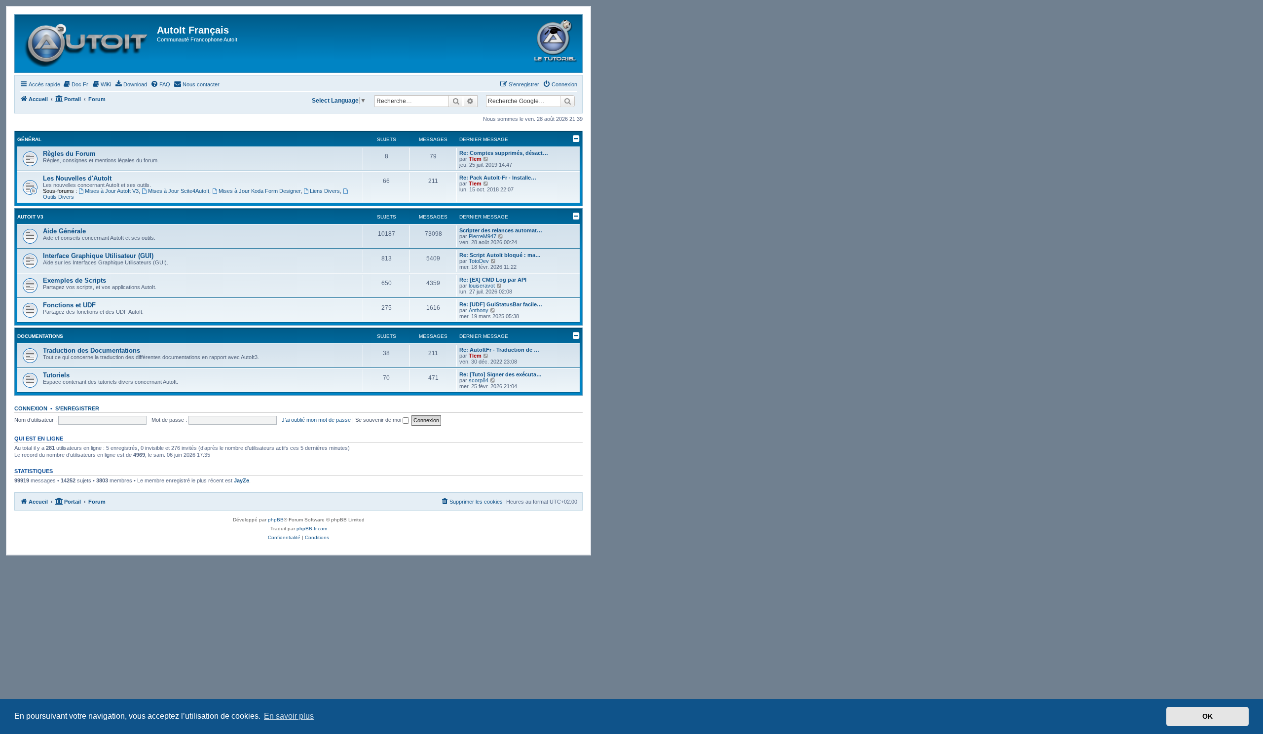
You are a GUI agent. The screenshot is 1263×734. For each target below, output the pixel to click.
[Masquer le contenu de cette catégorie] (576, 139)
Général (29, 139)
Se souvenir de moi (379, 420)
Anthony (478, 310)
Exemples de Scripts (74, 280)
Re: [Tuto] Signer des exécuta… (500, 374)
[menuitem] (75, 84)
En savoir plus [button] (289, 716)
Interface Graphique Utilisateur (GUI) (98, 255)
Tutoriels (56, 375)
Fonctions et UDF (69, 305)
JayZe (241, 480)
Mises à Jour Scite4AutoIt (178, 191)
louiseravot (482, 286)
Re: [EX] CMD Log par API (492, 280)
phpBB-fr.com (312, 528)
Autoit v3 (30, 217)
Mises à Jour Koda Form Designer (260, 191)
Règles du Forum (69, 153)
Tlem (475, 159)
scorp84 (478, 380)
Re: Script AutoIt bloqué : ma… (500, 255)
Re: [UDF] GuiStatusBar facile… (500, 304)
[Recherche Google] (567, 101)
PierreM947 (482, 236)
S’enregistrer (77, 408)
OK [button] (1207, 716)
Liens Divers (325, 191)
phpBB (276, 519)
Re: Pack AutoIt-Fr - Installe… (497, 178)
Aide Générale (64, 231)
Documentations (40, 336)
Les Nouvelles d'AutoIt (77, 178)
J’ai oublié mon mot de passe (316, 420)
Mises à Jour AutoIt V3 (112, 191)
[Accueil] (87, 43)
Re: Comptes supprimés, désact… (503, 153)
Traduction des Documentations (91, 350)
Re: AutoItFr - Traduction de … (499, 350)
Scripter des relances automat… (500, 230)
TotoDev (479, 261)
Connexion (30, 408)
